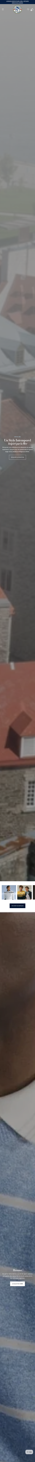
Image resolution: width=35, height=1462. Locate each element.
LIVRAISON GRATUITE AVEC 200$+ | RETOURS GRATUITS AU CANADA (17, 2)
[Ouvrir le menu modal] (3, 9)
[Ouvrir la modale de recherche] (28, 9)
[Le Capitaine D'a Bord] (17, 9)
